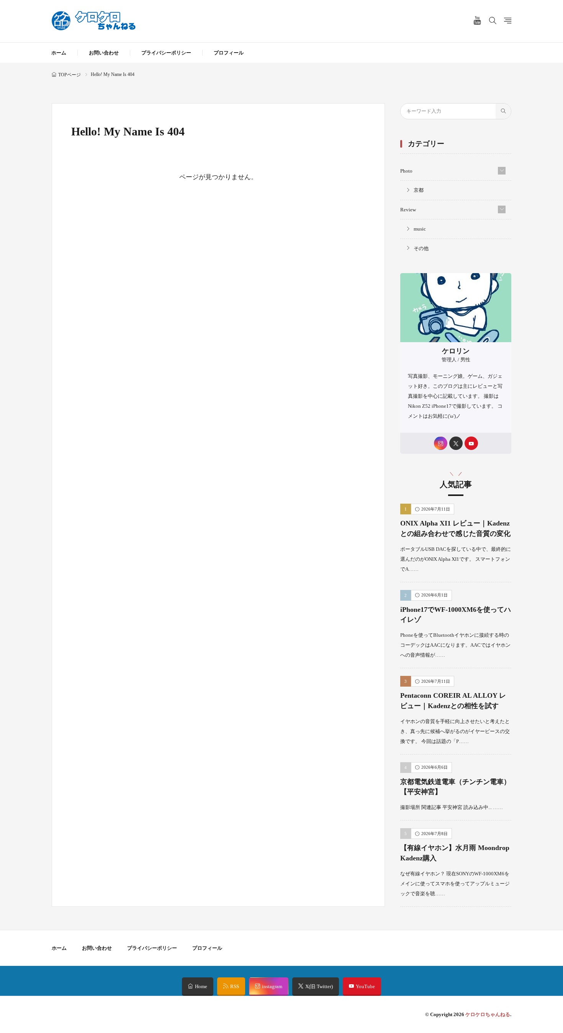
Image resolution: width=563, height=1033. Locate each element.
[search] (503, 111)
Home (201, 986)
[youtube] (471, 443)
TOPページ (69, 74)
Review (408, 210)
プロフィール (229, 53)
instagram (272, 986)
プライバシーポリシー (166, 53)
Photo (406, 171)
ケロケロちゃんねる (487, 1014)
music (420, 229)
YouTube (365, 986)
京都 (419, 190)
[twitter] (456, 443)
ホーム (58, 53)
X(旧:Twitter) (319, 986)
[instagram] (440, 443)
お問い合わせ (104, 53)
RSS (234, 986)
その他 (421, 248)
